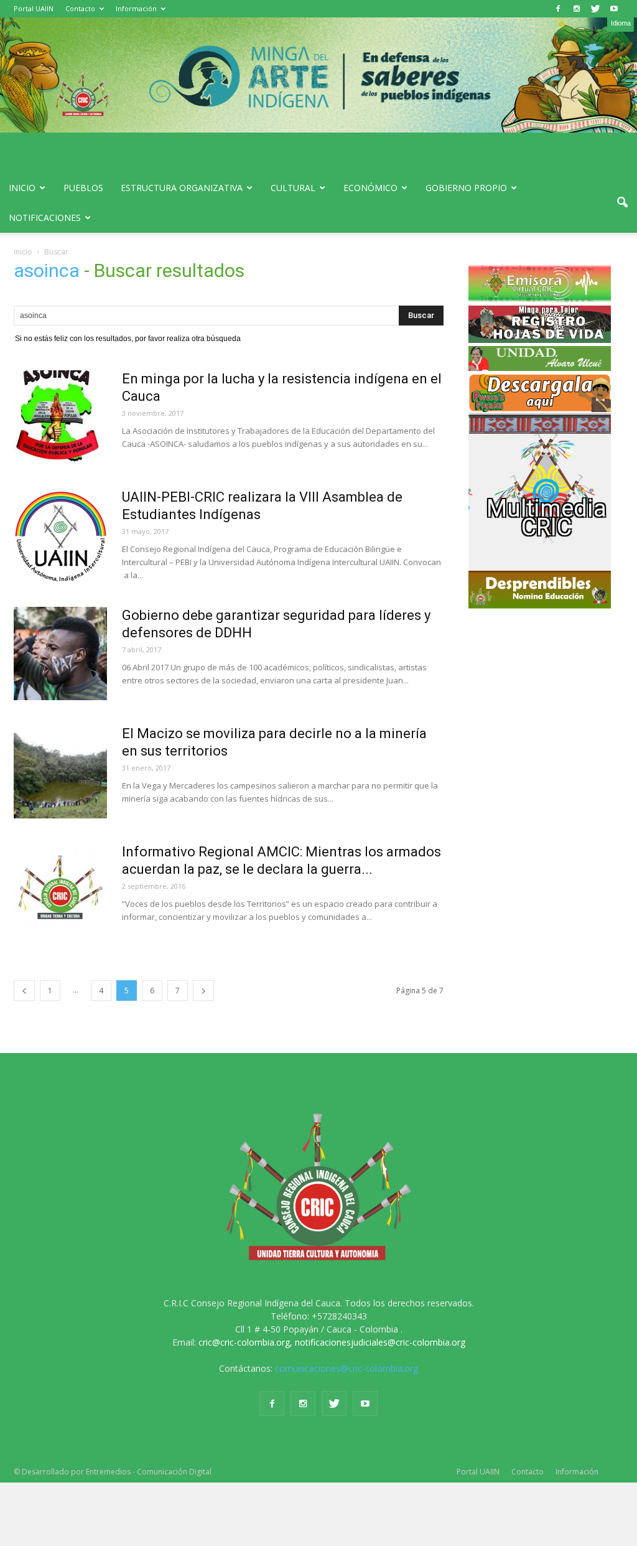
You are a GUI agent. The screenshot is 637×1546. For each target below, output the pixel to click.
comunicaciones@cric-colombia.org (346, 1368)
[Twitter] (595, 8)
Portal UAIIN (33, 8)
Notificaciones (45, 217)
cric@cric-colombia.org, (245, 1342)
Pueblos (83, 188)
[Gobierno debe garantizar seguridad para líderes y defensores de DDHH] (60, 653)
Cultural (293, 188)
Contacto (80, 8)
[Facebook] (558, 8)
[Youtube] (614, 8)
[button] (622, 203)
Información (136, 8)
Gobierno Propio (466, 188)
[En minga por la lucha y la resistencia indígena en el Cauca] (60, 417)
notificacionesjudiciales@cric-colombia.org (380, 1342)
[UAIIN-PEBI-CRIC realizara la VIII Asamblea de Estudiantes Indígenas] (60, 535)
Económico (370, 188)
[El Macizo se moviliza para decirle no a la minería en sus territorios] (60, 771)
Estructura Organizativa (182, 188)
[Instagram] (576, 8)
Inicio (22, 188)
